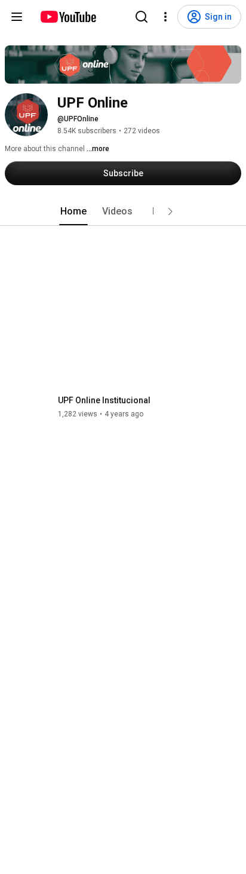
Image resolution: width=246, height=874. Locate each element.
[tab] (73, 211)
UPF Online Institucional (104, 400)
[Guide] (17, 17)
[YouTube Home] (67, 16)
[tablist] (123, 211)
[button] (170, 211)
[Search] (141, 17)
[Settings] (165, 17)
